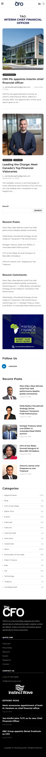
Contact (5, 664)
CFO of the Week (24, 506)
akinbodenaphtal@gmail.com (17, 87)
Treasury (24, 581)
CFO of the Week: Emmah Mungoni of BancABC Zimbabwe (29, 448)
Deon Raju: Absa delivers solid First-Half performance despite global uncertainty (31, 390)
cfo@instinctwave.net (11, 681)
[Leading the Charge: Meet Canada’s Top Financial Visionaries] (23, 134)
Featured (24, 522)
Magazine (6, 660)
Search (5, 206)
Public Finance (24, 560)
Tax (24, 571)
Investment (24, 544)
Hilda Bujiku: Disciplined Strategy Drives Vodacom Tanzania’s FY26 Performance (21, 289)
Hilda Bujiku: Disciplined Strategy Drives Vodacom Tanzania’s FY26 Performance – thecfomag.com (20, 300)
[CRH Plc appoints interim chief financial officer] (23, 49)
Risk (24, 565)
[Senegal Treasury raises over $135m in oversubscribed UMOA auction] (9, 432)
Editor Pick (24, 511)
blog (24, 500)
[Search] (43, 3)
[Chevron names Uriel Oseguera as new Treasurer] (9, 471)
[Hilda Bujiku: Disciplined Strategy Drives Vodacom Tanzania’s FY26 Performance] (9, 412)
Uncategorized (24, 587)
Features (24, 527)
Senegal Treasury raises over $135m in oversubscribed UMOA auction (31, 430)
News (24, 549)
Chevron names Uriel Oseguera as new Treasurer (30, 468)
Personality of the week (24, 554)
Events (24, 517)
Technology (24, 576)
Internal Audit (24, 533)
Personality (7, 648)
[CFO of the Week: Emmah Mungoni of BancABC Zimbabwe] (9, 451)
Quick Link (7, 638)
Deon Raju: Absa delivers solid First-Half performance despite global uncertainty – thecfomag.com (20, 283)
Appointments (24, 495)
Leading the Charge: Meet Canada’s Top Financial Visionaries (20, 168)
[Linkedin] (39, 3)
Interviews (24, 538)
